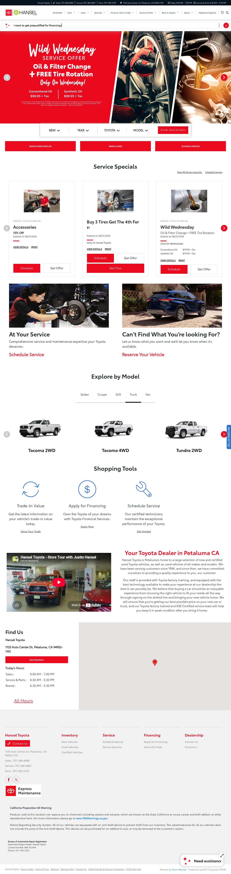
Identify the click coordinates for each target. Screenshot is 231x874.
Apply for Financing (155, 742)
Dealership (194, 734)
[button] (154, 662)
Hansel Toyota (12, 869)
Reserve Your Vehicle (143, 354)
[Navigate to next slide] (228, 77)
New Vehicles (70, 742)
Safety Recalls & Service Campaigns (106, 869)
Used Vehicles (70, 747)
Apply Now (87, 526)
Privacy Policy (27, 869)
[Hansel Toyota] (21, 12)
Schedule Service (213, 172)
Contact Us (20, 743)
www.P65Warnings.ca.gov (92, 818)
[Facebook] (8, 779)
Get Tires (115, 268)
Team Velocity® (179, 869)
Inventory (70, 734)
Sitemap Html (67, 869)
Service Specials (112, 747)
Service (109, 734)
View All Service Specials (189, 172)
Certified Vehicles (72, 752)
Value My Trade (153, 747)
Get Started (144, 531)
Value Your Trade (31, 531)
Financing (152, 734)
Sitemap (54, 869)
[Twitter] (16, 779)
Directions (191, 747)
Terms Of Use (42, 869)
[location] (121, 2)
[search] (227, 12)
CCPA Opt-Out (133, 869)
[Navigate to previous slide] (2, 77)
